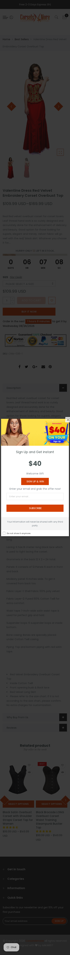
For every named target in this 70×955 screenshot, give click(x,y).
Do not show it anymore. (19, 533)
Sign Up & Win (35, 481)
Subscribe (35, 508)
